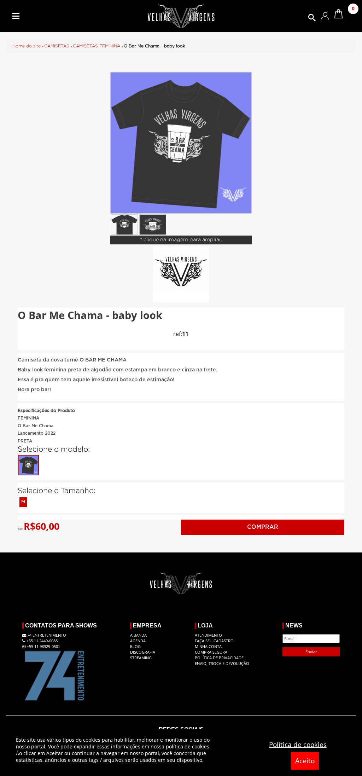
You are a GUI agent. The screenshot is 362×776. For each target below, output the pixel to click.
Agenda (138, 640)
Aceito (305, 760)
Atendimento (208, 635)
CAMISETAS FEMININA (97, 46)
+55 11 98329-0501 (43, 646)
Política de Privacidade (219, 657)
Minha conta (208, 646)
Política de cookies (298, 744)
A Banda (138, 635)
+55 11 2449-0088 (41, 640)
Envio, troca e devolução (222, 663)
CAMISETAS (57, 46)
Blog (135, 646)
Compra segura (211, 652)
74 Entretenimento (46, 635)
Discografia (142, 652)
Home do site (27, 46)
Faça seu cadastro (214, 640)
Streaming (141, 657)
